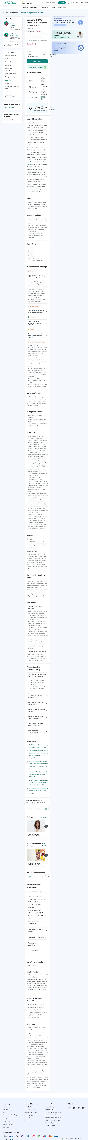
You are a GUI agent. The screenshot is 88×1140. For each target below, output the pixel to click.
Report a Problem (9, 119)
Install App (60, 25)
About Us (6, 1107)
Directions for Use (10, 73)
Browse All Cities (29, 1115)
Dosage (7, 83)
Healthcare (33, 7)
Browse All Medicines (30, 1110)
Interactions (8, 91)
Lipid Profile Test (41, 915)
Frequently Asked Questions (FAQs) (10, 96)
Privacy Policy (49, 1109)
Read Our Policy (9, 107)
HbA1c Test (41, 899)
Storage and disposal (11, 77)
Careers (5, 1109)
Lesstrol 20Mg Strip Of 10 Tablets (32, 13)
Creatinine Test (32, 923)
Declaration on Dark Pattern (53, 1117)
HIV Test (37, 904)
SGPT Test (31, 896)
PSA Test (30, 904)
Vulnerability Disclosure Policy (53, 1112)
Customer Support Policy (52, 1120)
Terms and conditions (51, 1115)
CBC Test (31, 902)
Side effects (8, 65)
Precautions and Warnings (10, 69)
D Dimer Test (32, 913)
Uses (6, 58)
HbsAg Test (31, 915)
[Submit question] (46, 809)
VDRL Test (38, 902)
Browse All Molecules (30, 1112)
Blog (4, 1112)
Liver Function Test (33, 921)
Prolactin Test (32, 899)
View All (43, 817)
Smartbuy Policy (50, 1125)
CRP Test (40, 913)
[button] (52, 3)
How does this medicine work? (12, 87)
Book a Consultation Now (61, 37)
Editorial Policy (49, 1107)
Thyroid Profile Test (34, 910)
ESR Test (31, 918)
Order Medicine (7, 1122)
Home (5, 13)
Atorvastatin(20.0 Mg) (43, 97)
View (55, 52)
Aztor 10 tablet (31, 162)
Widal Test (31, 907)
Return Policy (49, 1123)
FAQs (25, 1120)
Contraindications (10, 62)
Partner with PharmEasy (10, 1115)
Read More (40, 37)
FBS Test (38, 896)
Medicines (14, 13)
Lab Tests (45, 7)
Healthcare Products (9, 1124)
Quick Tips (8, 80)
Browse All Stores (29, 1118)
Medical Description (11, 55)
